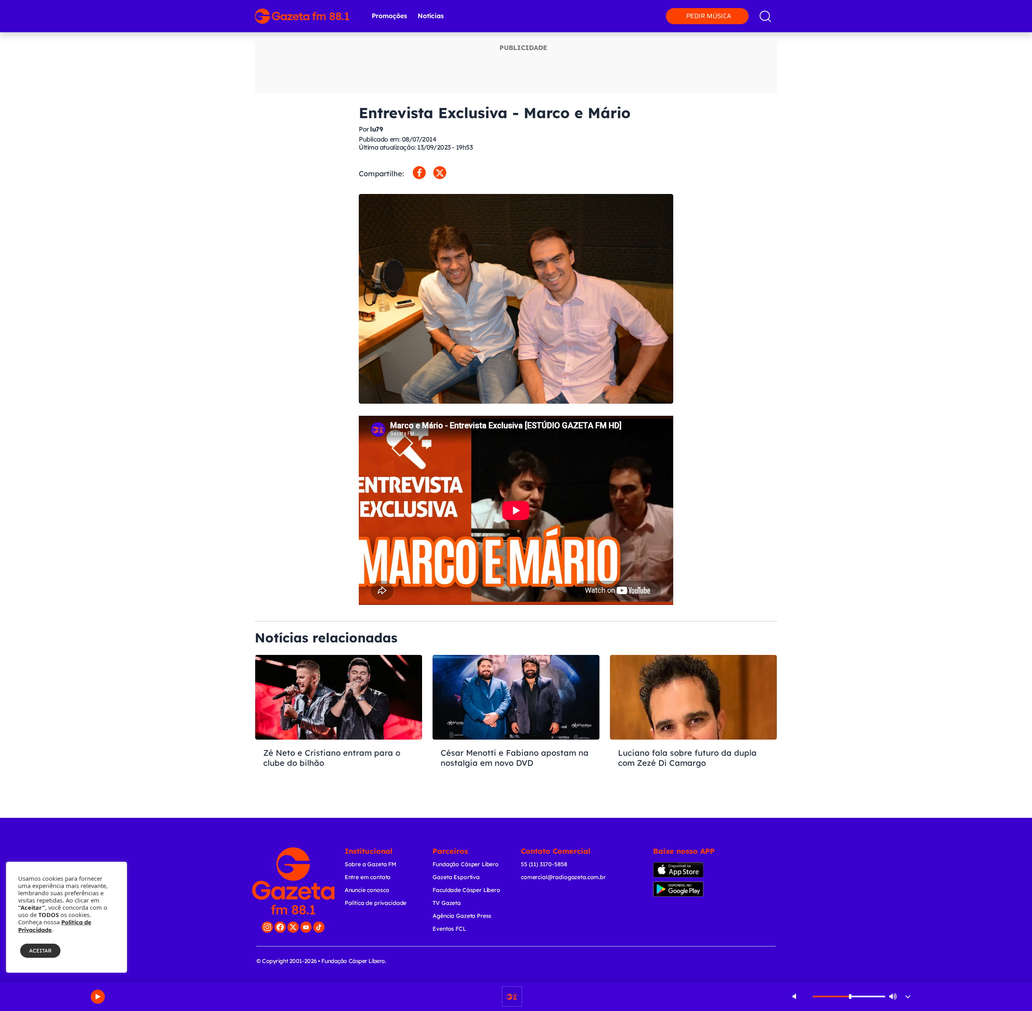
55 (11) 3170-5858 (544, 864)
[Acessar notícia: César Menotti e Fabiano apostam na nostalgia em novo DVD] (516, 725)
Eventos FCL (449, 928)
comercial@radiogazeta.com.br (563, 877)
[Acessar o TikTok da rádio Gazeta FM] (318, 927)
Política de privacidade (376, 903)
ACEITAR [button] (40, 950)
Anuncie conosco (367, 890)
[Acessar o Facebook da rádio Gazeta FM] (280, 927)
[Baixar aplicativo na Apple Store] (690, 870)
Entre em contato (368, 877)
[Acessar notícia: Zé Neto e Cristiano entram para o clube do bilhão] (338, 725)
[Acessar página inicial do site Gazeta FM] (302, 16)
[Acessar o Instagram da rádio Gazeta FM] (267, 927)
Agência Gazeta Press (462, 915)
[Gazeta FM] (293, 881)
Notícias (431, 16)
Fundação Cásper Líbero (466, 864)
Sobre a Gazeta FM (370, 864)
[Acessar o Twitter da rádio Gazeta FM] (293, 927)
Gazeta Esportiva (456, 877)
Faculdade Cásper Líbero (466, 890)
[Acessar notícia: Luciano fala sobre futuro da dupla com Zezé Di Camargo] (693, 725)
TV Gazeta (447, 903)
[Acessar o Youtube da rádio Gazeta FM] (306, 927)
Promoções (389, 16)
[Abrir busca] (765, 16)
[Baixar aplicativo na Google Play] (692, 889)
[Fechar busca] (993, 8)
